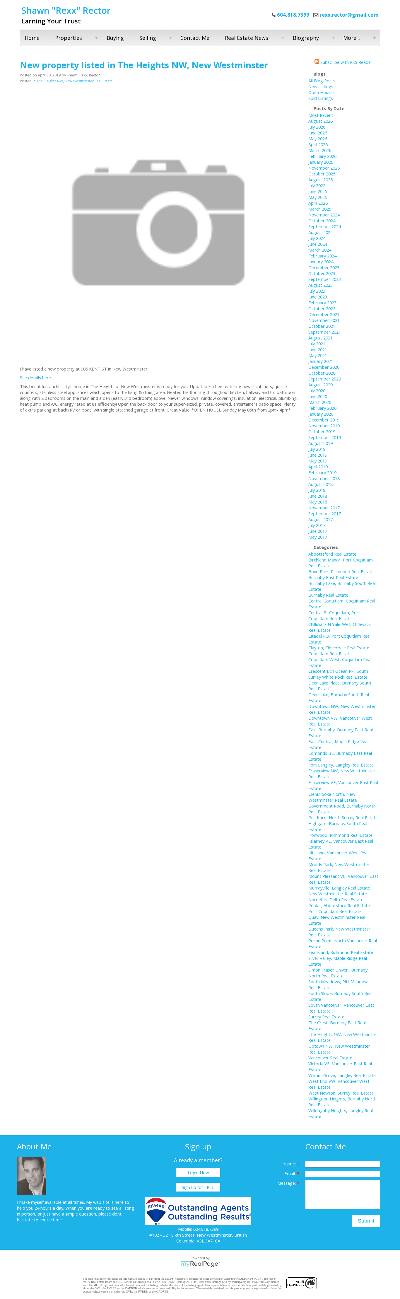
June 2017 (317, 531)
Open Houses (321, 92)
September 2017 (324, 513)
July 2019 (316, 449)
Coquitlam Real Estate (330, 653)
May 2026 (317, 138)
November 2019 (324, 426)
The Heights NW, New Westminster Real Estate (75, 80)
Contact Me (194, 37)
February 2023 (322, 302)
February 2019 (322, 472)
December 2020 (323, 367)
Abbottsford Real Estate (332, 554)
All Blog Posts (321, 80)
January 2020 (320, 414)
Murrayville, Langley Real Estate (339, 888)
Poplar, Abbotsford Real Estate (339, 905)
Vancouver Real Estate (330, 1058)
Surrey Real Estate (326, 1017)
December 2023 (323, 267)
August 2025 (320, 179)
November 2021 (324, 320)
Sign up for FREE (198, 1187)
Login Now (198, 1172)
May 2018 (317, 502)
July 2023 (316, 291)
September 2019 (324, 437)
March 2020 (319, 402)
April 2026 (318, 144)
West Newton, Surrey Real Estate (341, 1093)
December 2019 (323, 420)
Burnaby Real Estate (328, 595)
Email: (290, 1173)
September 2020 (324, 379)
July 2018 (316, 490)
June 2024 (317, 244)
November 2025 (324, 168)
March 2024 (319, 250)
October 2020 (321, 373)
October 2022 (321, 308)
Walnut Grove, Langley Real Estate (342, 1075)
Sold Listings (320, 98)
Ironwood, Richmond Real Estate (340, 835)
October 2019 (321, 431)
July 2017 (316, 525)
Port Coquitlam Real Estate (335, 911)
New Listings (320, 86)
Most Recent (320, 115)
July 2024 (316, 238)
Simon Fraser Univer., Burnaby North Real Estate (337, 973)
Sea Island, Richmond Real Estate (340, 952)
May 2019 (317, 461)
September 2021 (324, 332)
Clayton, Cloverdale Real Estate (338, 648)
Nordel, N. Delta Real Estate (335, 899)
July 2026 (316, 127)
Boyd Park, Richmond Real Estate (341, 571)
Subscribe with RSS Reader (345, 62)
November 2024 (324, 215)
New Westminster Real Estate (337, 894)
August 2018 (320, 484)
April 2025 (318, 203)
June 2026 (317, 133)
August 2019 (320, 443)
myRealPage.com (200, 1264)
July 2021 (316, 343)
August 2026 (320, 121)
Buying (115, 37)
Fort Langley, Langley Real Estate (341, 765)
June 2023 (317, 297)
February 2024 (322, 256)
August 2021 (320, 338)
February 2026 (322, 156)
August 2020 (320, 385)
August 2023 (320, 285)
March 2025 (319, 209)
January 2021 (320, 361)
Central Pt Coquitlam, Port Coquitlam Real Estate (334, 615)
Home (32, 37)
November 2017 (324, 508)
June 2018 (317, 496)
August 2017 (320, 519)
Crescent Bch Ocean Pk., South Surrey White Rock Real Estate (338, 674)
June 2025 (317, 191)
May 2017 (317, 537)
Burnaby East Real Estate (333, 577)
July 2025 (316, 185)
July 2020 (316, 390)
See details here (35, 377)
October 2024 (321, 220)
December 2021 (323, 314)
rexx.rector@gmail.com (349, 14)
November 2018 (324, 478)
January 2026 (320, 162)
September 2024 (324, 226)
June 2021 (317, 349)
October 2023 (321, 273)
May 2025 (317, 197)
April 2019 (318, 467)
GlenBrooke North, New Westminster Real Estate (332, 797)
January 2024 (320, 261)
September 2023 (324, 279)
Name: (290, 1164)
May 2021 (317, 355)
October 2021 (321, 326)
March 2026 (319, 150)
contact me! (51, 1220)
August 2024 (320, 232)
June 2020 (317, 396)
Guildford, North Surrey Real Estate (343, 817)
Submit (366, 1221)
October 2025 (321, 174)
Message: (287, 1183)
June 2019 (317, 455)
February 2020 (322, 408)
